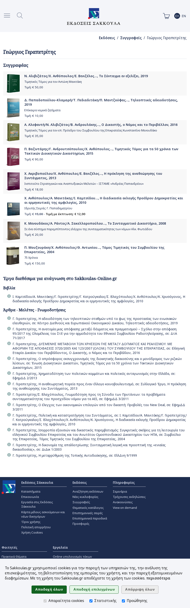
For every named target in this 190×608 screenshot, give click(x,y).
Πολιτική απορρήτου (36, 527)
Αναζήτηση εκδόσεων (88, 491)
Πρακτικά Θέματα (14, 556)
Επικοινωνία (30, 497)
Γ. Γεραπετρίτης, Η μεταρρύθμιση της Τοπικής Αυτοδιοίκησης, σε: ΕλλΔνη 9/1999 (75, 455)
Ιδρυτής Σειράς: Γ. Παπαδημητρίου (48, 208)
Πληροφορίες (124, 482)
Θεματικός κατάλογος (88, 508)
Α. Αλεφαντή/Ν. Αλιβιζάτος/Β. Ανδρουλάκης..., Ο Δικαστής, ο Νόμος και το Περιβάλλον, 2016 (100, 124)
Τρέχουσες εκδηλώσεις (129, 497)
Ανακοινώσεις (123, 502)
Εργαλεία (60, 547)
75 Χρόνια (31, 258)
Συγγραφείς (131, 37)
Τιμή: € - (54, 214)
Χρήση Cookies (32, 532)
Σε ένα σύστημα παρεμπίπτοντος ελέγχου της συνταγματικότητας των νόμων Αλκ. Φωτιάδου (88, 229)
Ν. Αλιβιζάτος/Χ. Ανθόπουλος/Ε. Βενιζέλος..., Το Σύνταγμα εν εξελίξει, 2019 (86, 76)
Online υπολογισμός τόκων (72, 556)
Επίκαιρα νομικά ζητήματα (42, 110)
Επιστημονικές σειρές (88, 513)
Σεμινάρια (120, 491)
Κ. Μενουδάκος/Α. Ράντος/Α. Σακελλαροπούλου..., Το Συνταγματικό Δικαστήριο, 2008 (95, 223)
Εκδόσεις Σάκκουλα (37, 482)
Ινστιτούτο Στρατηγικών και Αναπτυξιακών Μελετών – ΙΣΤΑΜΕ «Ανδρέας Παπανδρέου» (84, 184)
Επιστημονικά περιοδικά (90, 518)
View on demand (125, 508)
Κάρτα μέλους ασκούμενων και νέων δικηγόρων (43, 514)
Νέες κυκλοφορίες (85, 497)
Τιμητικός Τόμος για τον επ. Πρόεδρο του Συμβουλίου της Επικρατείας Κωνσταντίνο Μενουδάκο (90, 130)
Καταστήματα (30, 491)
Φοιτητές (9, 547)
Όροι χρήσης (31, 522)
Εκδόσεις (107, 37)
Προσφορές (81, 524)
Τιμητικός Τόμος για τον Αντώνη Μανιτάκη (53, 82)
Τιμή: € (33, 87)
